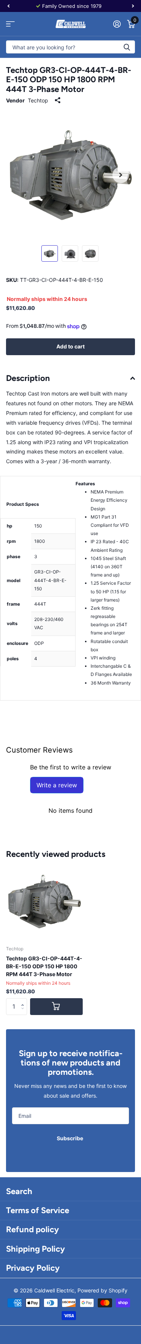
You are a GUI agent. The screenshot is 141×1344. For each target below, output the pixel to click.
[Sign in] (117, 24)
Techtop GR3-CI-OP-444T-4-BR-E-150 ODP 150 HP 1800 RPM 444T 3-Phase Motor (44, 966)
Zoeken (126, 46)
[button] (24, 1000)
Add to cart (70, 346)
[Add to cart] (56, 1006)
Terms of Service (37, 1210)
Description (28, 378)
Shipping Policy (35, 1249)
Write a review (56, 785)
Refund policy (32, 1229)
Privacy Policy (33, 1268)
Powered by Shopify (102, 1290)
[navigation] (8, 5)
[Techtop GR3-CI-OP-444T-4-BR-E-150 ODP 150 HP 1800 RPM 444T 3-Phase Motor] (44, 901)
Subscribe (70, 1138)
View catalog (10, 24)
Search (19, 1191)
